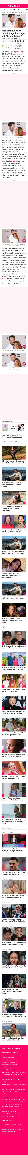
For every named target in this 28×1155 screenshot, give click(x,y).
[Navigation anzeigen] (2, 5)
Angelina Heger (18, 52)
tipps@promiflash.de (14, 437)
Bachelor (12, 161)
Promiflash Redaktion (18, 39)
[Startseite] (14, 6)
